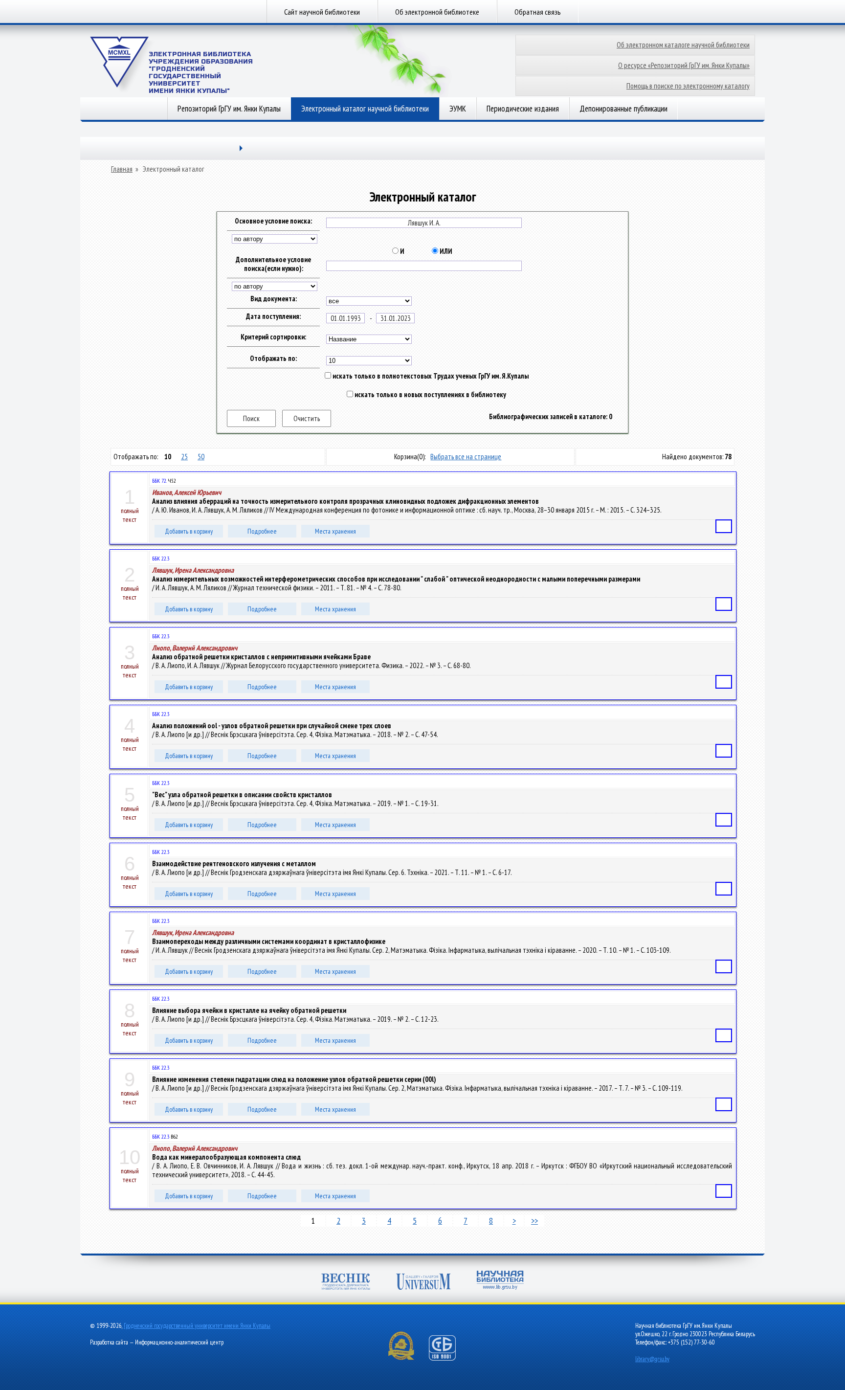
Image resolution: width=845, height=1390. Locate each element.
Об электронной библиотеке (437, 12)
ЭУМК (457, 108)
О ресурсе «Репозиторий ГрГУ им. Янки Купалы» (684, 65)
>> (534, 1220)
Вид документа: (273, 298)
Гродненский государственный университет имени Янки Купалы (197, 1326)
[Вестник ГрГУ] (345, 1283)
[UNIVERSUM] (423, 1283)
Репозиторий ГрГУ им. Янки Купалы (229, 108)
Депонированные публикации (623, 108)
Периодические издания (523, 108)
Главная (122, 169)
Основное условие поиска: (273, 221)
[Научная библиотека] (500, 1281)
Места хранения (335, 531)
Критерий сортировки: (273, 337)
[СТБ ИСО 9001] (448, 1358)
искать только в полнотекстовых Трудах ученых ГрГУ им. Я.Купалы (430, 376)
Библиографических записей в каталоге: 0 (550, 416)
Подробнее (262, 531)
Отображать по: (273, 358)
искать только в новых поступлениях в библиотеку (429, 394)
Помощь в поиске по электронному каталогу (688, 85)
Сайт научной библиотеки (322, 12)
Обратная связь (537, 12)
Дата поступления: (273, 316)
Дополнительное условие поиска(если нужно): (273, 264)
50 (201, 456)
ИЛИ (445, 251)
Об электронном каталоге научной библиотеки (683, 44)
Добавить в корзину (189, 531)
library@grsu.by (652, 1359)
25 (184, 456)
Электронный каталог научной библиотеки (365, 108)
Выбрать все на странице (465, 456)
